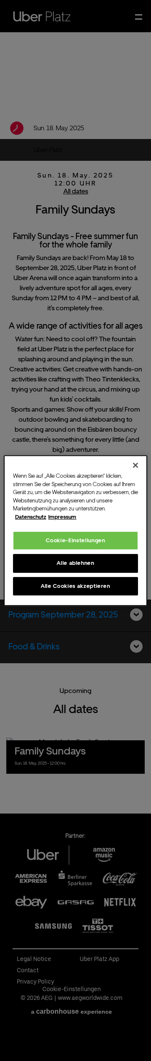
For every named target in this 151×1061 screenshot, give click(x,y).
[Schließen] (135, 465)
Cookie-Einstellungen (75, 540)
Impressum (62, 517)
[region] (75, 530)
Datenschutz (30, 517)
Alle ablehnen (75, 563)
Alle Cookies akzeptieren (75, 586)
